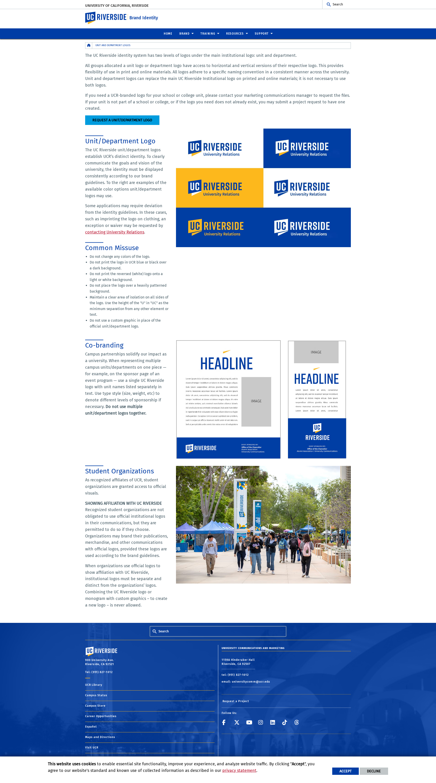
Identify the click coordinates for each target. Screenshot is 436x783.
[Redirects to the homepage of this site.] (88, 45)
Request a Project (236, 701)
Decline (374, 771)
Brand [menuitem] (184, 33)
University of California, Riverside (117, 5)
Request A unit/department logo (122, 120)
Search (338, 4)
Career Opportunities (100, 716)
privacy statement (239, 770)
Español (91, 726)
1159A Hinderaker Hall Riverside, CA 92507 (238, 662)
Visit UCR (91, 747)
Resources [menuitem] (235, 33)
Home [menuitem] (168, 33)
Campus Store (95, 705)
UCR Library (93, 684)
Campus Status (96, 695)
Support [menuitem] (262, 33)
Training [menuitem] (208, 33)
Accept (345, 771)
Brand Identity (143, 17)
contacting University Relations (114, 232)
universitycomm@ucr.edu (251, 681)
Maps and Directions (100, 737)
